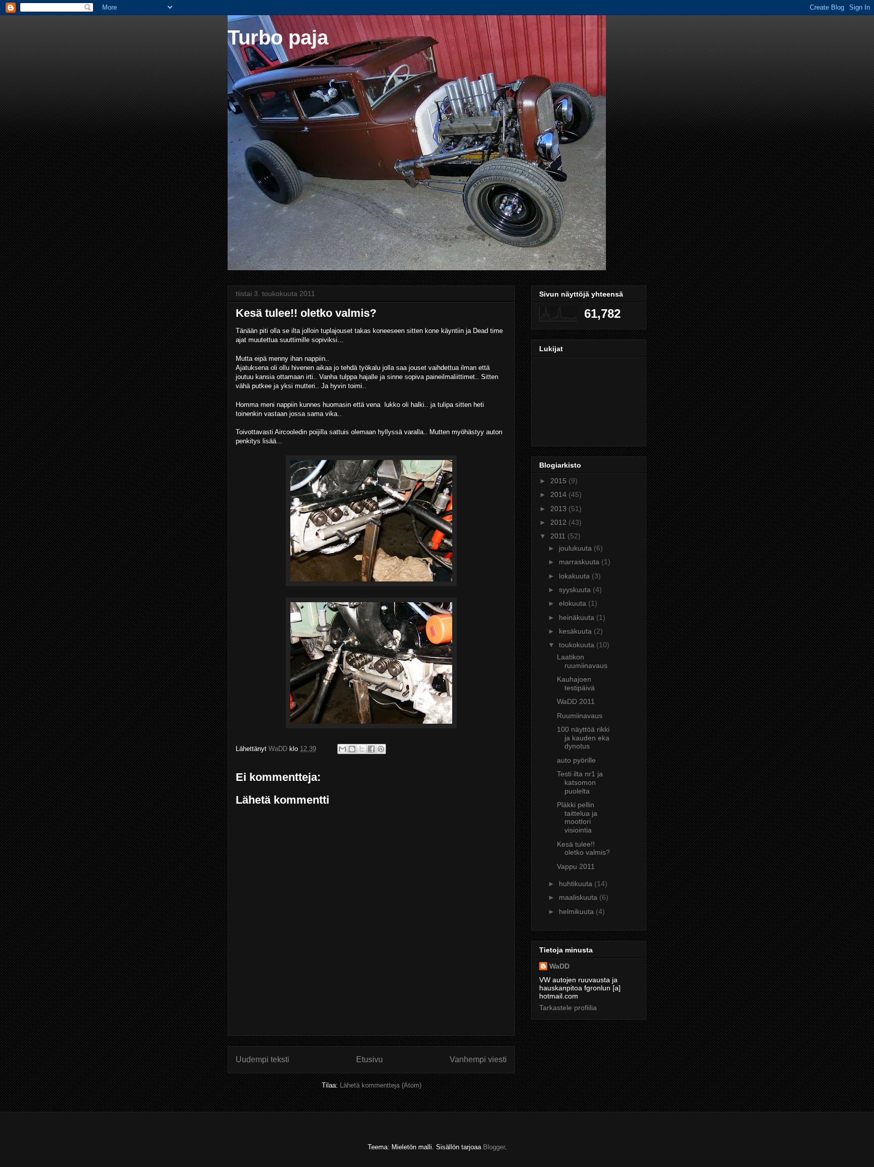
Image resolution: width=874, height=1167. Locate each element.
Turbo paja (278, 37)
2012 (559, 522)
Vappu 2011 (576, 866)
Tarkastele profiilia (568, 1008)
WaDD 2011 (576, 701)
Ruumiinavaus (579, 716)
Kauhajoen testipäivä (576, 683)
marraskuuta (580, 562)
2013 (559, 509)
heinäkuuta (577, 617)
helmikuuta (577, 911)
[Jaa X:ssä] (362, 749)
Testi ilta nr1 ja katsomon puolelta (580, 782)
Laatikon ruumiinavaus (582, 661)
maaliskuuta (579, 897)
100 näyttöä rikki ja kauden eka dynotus (583, 738)
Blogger (494, 1147)
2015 (559, 481)
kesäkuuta (576, 631)
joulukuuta (576, 548)
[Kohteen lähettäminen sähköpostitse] (342, 749)
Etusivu (369, 1059)
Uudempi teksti (262, 1059)
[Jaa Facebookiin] (371, 749)
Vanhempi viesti (478, 1059)
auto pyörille (576, 760)
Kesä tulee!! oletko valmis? (583, 848)
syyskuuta (576, 590)
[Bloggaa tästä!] (352, 749)
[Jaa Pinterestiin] (381, 749)
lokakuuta (575, 576)
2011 (558, 536)
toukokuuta (577, 645)
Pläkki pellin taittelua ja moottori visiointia (577, 817)
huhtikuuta (576, 884)
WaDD (559, 966)
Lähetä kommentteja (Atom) (380, 1085)
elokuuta (573, 603)
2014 (559, 494)
